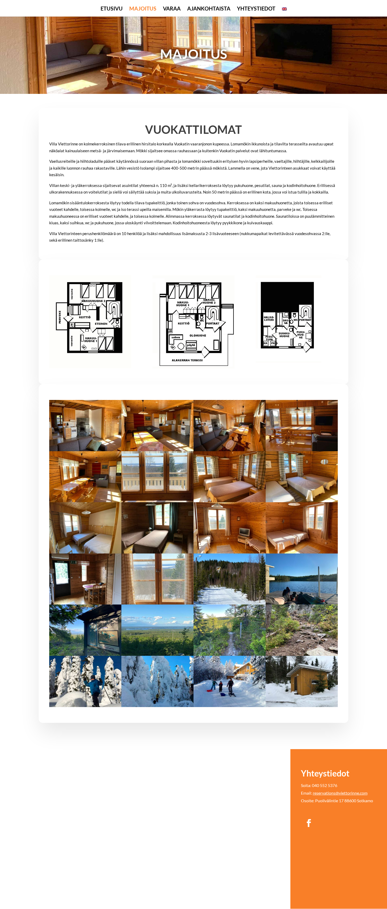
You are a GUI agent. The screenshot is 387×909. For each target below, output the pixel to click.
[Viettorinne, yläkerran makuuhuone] (157, 552)
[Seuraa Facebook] (309, 823)
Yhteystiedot (256, 9)
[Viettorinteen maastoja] (85, 654)
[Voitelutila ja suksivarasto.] (302, 705)
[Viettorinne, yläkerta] (302, 552)
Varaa (172, 9)
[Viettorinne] (230, 603)
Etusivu (112, 9)
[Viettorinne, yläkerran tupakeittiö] (85, 603)
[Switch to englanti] (284, 12)
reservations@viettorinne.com (340, 792)
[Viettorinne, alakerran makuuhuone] (230, 500)
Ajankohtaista (208, 9)
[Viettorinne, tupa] (85, 449)
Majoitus (142, 9)
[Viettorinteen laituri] (302, 603)
